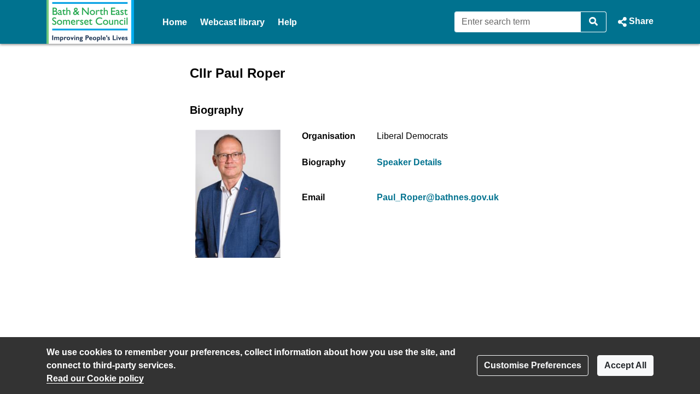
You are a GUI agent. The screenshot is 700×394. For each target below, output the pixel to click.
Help (287, 22)
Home (174, 22)
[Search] (593, 21)
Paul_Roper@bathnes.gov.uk (438, 197)
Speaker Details (409, 162)
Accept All (625, 365)
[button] (634, 22)
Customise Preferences (532, 365)
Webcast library (232, 22)
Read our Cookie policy (95, 378)
